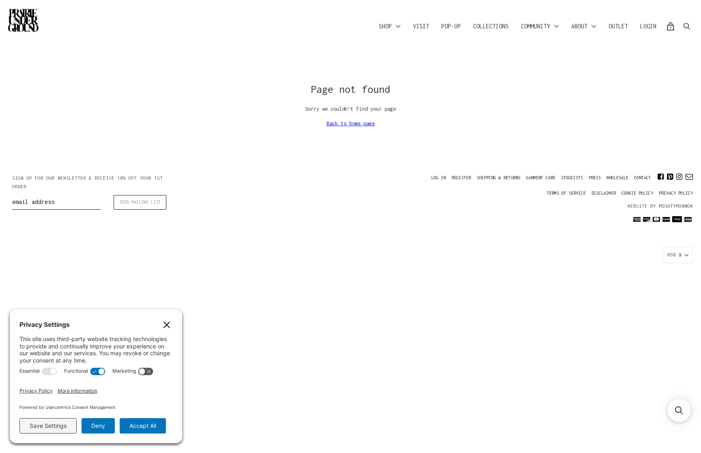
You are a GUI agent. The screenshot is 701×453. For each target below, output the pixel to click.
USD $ (674, 254)
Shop (385, 26)
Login (648, 26)
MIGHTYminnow (676, 205)
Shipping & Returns (498, 177)
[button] (679, 410)
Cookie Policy (637, 193)
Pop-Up (451, 26)
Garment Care (540, 177)
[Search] (687, 26)
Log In (438, 177)
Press (595, 177)
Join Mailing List (140, 202)
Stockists (572, 177)
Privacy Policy (676, 193)
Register (461, 177)
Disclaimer (603, 193)
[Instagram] (679, 176)
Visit (421, 26)
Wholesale (617, 177)
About (579, 26)
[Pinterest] (670, 176)
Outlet (618, 26)
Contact (642, 177)
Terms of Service (566, 193)
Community (535, 26)
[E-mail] (689, 176)
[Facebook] (661, 176)
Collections (491, 26)
